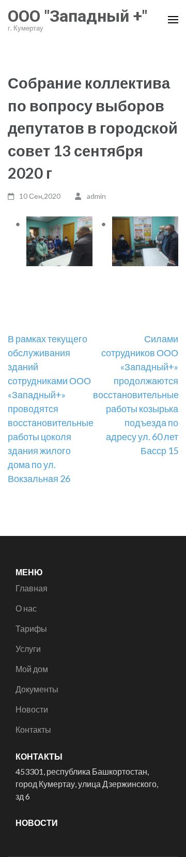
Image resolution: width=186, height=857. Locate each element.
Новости (32, 709)
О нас (26, 608)
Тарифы (31, 628)
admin (96, 196)
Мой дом (32, 669)
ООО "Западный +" (77, 16)
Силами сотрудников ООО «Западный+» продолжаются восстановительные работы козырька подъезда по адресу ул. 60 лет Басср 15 (136, 394)
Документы (37, 689)
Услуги (28, 648)
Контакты (33, 729)
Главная (32, 588)
